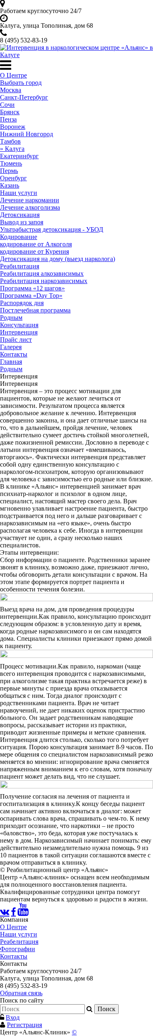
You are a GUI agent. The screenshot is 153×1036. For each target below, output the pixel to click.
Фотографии (17, 948)
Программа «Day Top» (31, 295)
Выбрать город (21, 82)
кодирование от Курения (34, 251)
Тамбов (10, 141)
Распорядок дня (22, 302)
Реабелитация (19, 941)
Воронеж (12, 126)
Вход (13, 1017)
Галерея (11, 346)
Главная (11, 361)
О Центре (13, 75)
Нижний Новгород (26, 134)
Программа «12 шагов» (32, 288)
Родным (11, 317)
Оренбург (13, 178)
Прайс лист (16, 339)
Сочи (7, 104)
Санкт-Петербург (24, 97)
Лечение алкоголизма (30, 207)
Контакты (13, 354)
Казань (9, 185)
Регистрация (24, 1024)
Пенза (8, 119)
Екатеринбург (19, 156)
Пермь (9, 170)
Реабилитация (19, 266)
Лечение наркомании (29, 200)
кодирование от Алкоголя (36, 244)
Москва (10, 89)
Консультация (19, 324)
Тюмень (11, 163)
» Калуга (12, 148)
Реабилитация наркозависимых (43, 280)
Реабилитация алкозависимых (42, 273)
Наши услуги (18, 192)
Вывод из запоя (21, 222)
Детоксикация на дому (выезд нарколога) (57, 258)
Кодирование (18, 236)
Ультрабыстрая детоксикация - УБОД (51, 229)
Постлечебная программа (35, 310)
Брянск (10, 111)
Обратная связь (21, 993)
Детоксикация (20, 214)
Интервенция (19, 332)
